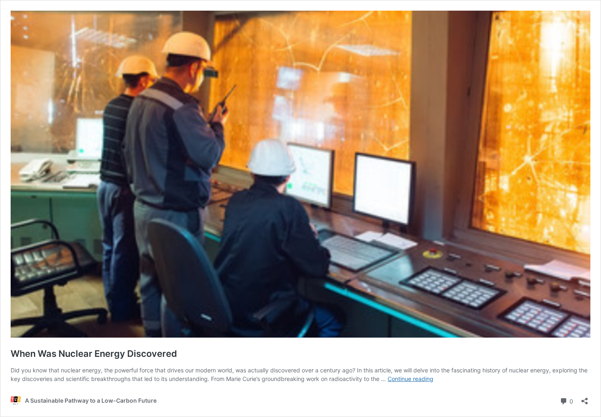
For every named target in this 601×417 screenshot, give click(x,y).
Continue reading (410, 378)
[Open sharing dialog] (584, 398)
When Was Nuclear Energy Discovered (94, 353)
